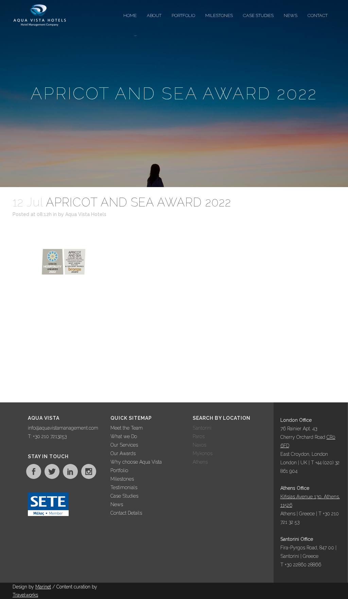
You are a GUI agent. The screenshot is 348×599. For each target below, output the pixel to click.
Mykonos (202, 453)
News (116, 504)
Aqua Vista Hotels (85, 214)
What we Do (123, 436)
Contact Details (126, 513)
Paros (199, 436)
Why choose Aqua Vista (136, 462)
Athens (200, 462)
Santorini (202, 428)
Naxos (199, 445)
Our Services (124, 445)
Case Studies (124, 496)
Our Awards (123, 453)
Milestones (122, 479)
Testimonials (123, 487)
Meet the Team (126, 428)
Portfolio (119, 470)
